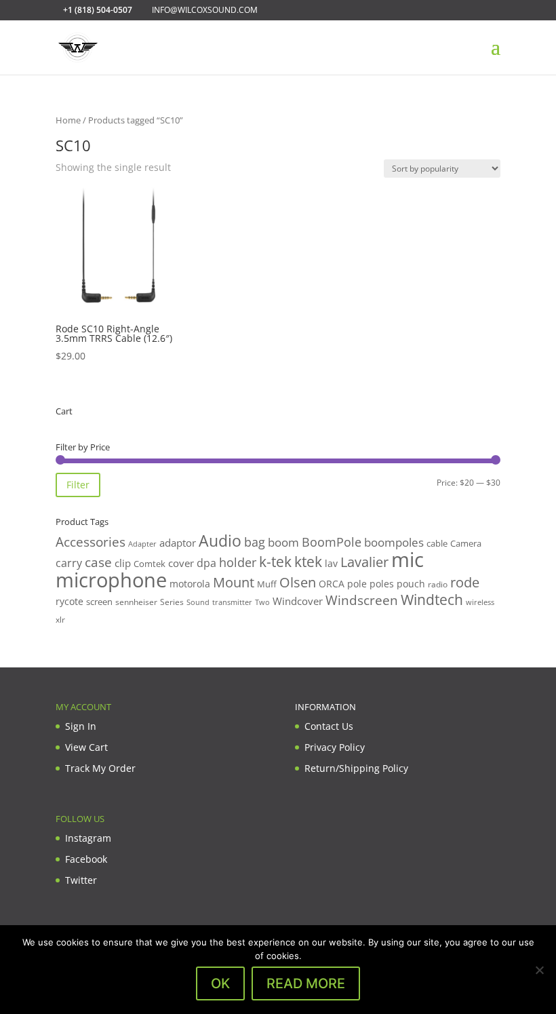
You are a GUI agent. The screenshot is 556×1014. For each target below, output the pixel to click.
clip (123, 562)
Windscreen (361, 600)
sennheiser (136, 601)
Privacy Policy (334, 747)
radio (438, 584)
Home (68, 120)
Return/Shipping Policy (356, 768)
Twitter (81, 880)
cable (437, 543)
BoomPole (331, 541)
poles (382, 583)
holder (237, 562)
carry (69, 562)
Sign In (80, 726)
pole (357, 583)
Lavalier (364, 562)
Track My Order (100, 768)
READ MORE (305, 983)
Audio (220, 540)
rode (464, 582)
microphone (111, 579)
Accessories (90, 541)
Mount (233, 581)
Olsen (297, 581)
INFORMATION (325, 707)
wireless (480, 602)
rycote (69, 601)
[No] (539, 970)
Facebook (86, 859)
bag (254, 542)
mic (407, 559)
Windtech (432, 599)
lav (331, 563)
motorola (190, 583)
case (98, 562)
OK (220, 983)
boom (283, 542)
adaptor (177, 542)
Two (262, 602)
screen (99, 602)
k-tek (275, 561)
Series (172, 602)
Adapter (142, 544)
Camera (465, 543)
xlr (60, 619)
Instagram (88, 838)
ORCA (331, 583)
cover (181, 563)
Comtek (149, 564)
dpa (206, 562)
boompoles (394, 542)
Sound (198, 602)
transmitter (232, 602)
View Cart (86, 747)
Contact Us (328, 726)
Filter (78, 484)
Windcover (298, 601)
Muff (267, 584)
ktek (308, 561)
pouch (411, 583)
